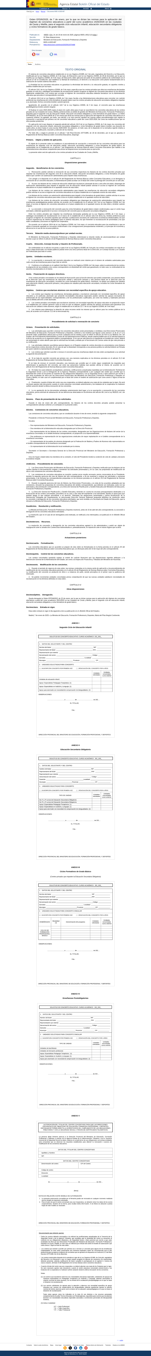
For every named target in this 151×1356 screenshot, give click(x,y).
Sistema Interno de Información (94, 1345)
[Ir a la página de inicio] (84, 4)
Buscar (43, 11)
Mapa (51, 1345)
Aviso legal (58, 1345)
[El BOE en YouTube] (86, 1349)
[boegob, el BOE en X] (70, 1349)
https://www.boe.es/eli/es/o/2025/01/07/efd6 (59, 45)
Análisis (38, 64)
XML (55, 54)
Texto (30, 64)
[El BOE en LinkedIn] (80, 1349)
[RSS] (65, 1349)
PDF (38, 54)
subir (121, 1340)
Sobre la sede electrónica (41, 1345)
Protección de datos (78, 1345)
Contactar (29, 1345)
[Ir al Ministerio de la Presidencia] (42, 3)
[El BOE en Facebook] (75, 1349)
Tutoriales (108, 1345)
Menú (107, 8)
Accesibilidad (67, 1345)
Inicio (37, 11)
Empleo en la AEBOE (119, 1345)
